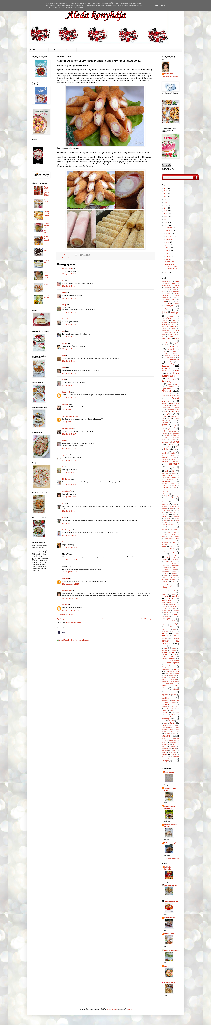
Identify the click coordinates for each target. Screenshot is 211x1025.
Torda (175, 719)
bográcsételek (166, 318)
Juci (63, 467)
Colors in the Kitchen (171, 950)
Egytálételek (166, 389)
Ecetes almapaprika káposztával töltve (46, 228)
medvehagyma (170, 561)
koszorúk (173, 506)
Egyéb (176, 384)
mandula (172, 549)
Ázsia (167, 299)
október (168, 233)
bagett (171, 301)
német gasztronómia (168, 584)
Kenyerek (165, 487)
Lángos (166, 520)
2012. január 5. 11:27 (69, 434)
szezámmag (175, 700)
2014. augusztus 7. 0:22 (70, 572)
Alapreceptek (166, 285)
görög (174, 425)
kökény (172, 508)
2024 (166, 194)
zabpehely (165, 750)
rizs (165, 648)
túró (177, 731)
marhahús (172, 553)
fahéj (171, 403)
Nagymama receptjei (168, 579)
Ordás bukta (46, 201)
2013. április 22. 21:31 (69, 560)
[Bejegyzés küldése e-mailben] (75, 255)
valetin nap (172, 740)
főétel (169, 414)
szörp (166, 708)
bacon (164, 302)
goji (174, 422)
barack (177, 303)
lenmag (174, 522)
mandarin (164, 549)
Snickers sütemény (46, 239)
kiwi (169, 496)
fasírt (175, 405)
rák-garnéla (165, 631)
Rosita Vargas (67, 530)
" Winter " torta (170, 262)
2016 (166, 214)
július (167, 242)
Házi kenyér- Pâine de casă (46, 274)
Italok (170, 447)
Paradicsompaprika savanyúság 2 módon (46, 191)
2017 (166, 211)
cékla (177, 330)
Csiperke (65, 404)
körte (163, 512)
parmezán (172, 604)
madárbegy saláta (174, 536)
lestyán (164, 527)
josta (175, 449)
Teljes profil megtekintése (170, 77)
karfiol (167, 471)
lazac (171, 520)
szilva (166, 702)
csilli (165, 345)
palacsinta (175, 596)
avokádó (176, 297)
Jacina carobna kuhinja (70, 416)
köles (177, 508)
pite (163, 614)
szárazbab (170, 692)
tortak (165, 723)
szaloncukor (165, 690)
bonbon (164, 320)
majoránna (165, 542)
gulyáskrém (172, 431)
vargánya (173, 742)
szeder (175, 696)
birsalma (176, 314)
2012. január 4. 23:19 (69, 397)
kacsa (163, 455)
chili (175, 332)
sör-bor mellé (173, 675)
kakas (172, 455)
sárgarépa (175, 661)
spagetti (164, 677)
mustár (173, 577)
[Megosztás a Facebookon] (87, 255)
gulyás (164, 431)
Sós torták (169, 673)
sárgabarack (165, 660)
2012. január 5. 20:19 (69, 485)
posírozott (164, 621)
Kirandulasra (175, 494)
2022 (166, 199)
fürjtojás (169, 418)
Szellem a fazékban (171, 901)
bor (174, 320)
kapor (174, 459)
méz (173, 567)
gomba (164, 425)
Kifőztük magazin (167, 489)
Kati (63, 331)
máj (177, 538)
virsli (163, 746)
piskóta (166, 612)
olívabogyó (173, 590)
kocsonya (176, 496)
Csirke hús (174, 347)
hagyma (176, 435)
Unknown (65, 578)
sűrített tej (165, 681)
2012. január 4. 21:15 (69, 312)
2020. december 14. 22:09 (71, 610)
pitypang (169, 614)
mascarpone (174, 555)
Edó (63, 280)
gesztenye (165, 422)
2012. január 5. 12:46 (69, 448)
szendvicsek (166, 698)
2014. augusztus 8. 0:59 (70, 598)
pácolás (173, 594)
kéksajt (174, 473)
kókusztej (164, 500)
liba (169, 532)
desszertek (174, 360)
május (168, 248)
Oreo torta (45, 249)
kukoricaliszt (167, 518)
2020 (166, 202)
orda (163, 592)
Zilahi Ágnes (172, 752)
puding (174, 623)
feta (165, 411)
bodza (171, 316)
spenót (164, 679)
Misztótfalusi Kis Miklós (169, 571)
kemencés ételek (168, 483)
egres (169, 384)
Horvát (173, 439)
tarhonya (164, 710)
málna (164, 547)
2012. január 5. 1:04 (68, 410)
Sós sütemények (172, 671)
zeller (163, 752)
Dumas (164, 370)
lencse (166, 522)
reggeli (164, 633)
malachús (164, 544)
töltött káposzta (167, 727)
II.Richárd (172, 445)
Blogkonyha (66, 479)
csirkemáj (171, 349)
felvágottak (171, 409)
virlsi (174, 744)
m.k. (63, 503)
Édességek (168, 381)
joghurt (166, 449)
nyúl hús (173, 586)
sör (165, 675)
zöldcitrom (164, 756)
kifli (175, 487)
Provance (164, 623)
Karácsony (173, 463)
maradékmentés (172, 551)
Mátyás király (170, 557)
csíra (165, 347)
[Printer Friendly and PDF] (61, 634)
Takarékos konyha (170, 885)
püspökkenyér (166, 629)
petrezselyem (166, 610)
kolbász (172, 500)
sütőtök (164, 686)
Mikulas (175, 569)
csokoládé (175, 353)
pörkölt (174, 621)
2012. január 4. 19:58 (69, 286)
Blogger (129, 1009)
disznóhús (165, 366)
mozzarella (174, 575)
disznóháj (171, 364)
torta (177, 721)
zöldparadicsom (170, 759)
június (168, 245)
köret (175, 510)
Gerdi (64, 368)
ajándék (174, 283)
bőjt (167, 326)
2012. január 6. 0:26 (68, 523)
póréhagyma (166, 619)
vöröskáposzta (166, 748)
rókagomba (173, 650)
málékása (173, 544)
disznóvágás (166, 368)
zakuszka (173, 750)
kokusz (166, 498)
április (168, 250)
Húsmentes (165, 442)
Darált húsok (170, 357)
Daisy (64, 305)
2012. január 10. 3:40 (69, 535)
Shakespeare (166, 669)
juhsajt (164, 453)
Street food (173, 679)
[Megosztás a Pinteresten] (89, 255)
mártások (164, 555)
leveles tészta (173, 527)
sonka (89, 258)
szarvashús (165, 694)
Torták (52, 50)
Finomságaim (169, 772)
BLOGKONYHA (169, 934)
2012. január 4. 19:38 (69, 274)
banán (169, 304)
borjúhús (164, 322)
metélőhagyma (174, 565)
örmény (175, 592)
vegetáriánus (165, 744)
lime (175, 532)
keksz (163, 475)
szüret (174, 708)
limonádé (164, 534)
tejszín (173, 715)
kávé (174, 471)
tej (172, 712)
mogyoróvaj (175, 573)
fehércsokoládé (166, 407)
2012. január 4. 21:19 (69, 324)
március (168, 253)
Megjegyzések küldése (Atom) (75, 622)
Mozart (166, 575)
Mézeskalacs (166, 569)
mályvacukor (173, 546)
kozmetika (164, 508)
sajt (85, 258)
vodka (173, 746)
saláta (164, 659)
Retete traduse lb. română (76, 258)
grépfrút (175, 427)
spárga (173, 677)
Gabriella (65, 319)
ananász (166, 289)
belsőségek (175, 312)
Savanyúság (165, 667)
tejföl (177, 712)
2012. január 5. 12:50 (69, 460)
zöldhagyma (175, 757)
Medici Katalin (175, 559)
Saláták (172, 659)
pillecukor (176, 610)
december (169, 228)
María (64, 293)
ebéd (177, 370)
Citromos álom (46, 261)
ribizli (171, 646)
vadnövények (175, 738)
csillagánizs (175, 343)
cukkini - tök (166, 339)
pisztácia (174, 612)
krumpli (164, 514)
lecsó (177, 520)
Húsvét (175, 441)
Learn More (153, 5)
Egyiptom (171, 386)
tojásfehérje (165, 719)
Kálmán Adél (66, 491)
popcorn (174, 616)
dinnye (172, 362)
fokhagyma (175, 411)
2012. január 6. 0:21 (68, 511)
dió (178, 362)
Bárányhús (169, 306)
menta (174, 563)
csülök (176, 355)
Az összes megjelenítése (172, 858)
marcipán (164, 553)
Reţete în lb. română (67, 50)
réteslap (164, 638)
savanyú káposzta (172, 663)
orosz (168, 592)
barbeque (164, 308)
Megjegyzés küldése (66, 614)
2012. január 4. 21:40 (69, 361)
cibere (163, 334)
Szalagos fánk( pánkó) (46, 213)
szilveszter (166, 704)
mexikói (166, 567)
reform (174, 631)
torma (163, 721)
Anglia (174, 289)
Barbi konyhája (67, 428)
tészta (163, 717)
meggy (164, 563)
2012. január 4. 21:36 (69, 349)
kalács (174, 457)
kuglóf (174, 514)
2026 (166, 188)
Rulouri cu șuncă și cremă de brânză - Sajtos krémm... (171, 266)
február (168, 256)
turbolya (171, 731)
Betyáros (167, 314)
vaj (165, 740)
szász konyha (166, 696)
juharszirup (165, 451)
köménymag (167, 510)
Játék (177, 447)
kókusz (173, 498)
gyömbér (164, 433)
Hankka (65, 343)
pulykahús (175, 625)
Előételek (43, 50)
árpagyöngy (167, 293)
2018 (166, 208)
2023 (166, 197)
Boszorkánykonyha (168, 324)
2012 (166, 225)
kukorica (164, 516)
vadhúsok (165, 738)
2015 (166, 216)
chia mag (168, 332)
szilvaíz (174, 702)
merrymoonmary (112, 1009)
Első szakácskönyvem (168, 393)
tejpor (166, 714)
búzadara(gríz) (166, 330)
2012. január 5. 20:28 (69, 497)
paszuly (164, 608)
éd (168, 373)
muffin (163, 577)
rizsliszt (174, 648)
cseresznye (171, 341)
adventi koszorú (166, 281)
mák (173, 543)
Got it (163, 5)
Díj (166, 362)
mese (163, 565)
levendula (164, 529)
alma (177, 285)
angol (163, 291)
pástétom (164, 606)
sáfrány (164, 656)
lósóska (164, 536)
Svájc (173, 688)
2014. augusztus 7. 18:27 (70, 584)
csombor (168, 355)
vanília (163, 742)
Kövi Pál (173, 512)
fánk (177, 403)
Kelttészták (166, 481)
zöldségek (165, 761)
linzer (173, 534)
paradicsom (166, 600)
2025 (166, 191)
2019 (166, 205)
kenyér (174, 485)
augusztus (169, 239)
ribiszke (164, 646)
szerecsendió (165, 700)
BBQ (175, 310)
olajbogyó (165, 588)
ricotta (177, 646)
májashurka (171, 540)
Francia (173, 416)
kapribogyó (175, 461)
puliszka (164, 625)
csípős (177, 345)
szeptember (170, 236)
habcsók (166, 435)
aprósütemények (174, 291)
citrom (170, 334)
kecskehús (165, 473)
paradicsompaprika (168, 602)
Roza (64, 440)
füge (163, 418)
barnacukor (173, 308)
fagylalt (164, 403)
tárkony (172, 710)
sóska (177, 673)
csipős (170, 345)
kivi (164, 496)
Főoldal (33, 50)
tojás (171, 717)
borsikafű (173, 322)
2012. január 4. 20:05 (69, 298)
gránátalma (165, 427)
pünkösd (170, 627)
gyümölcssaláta (174, 433)
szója (171, 706)
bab (173, 300)
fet (178, 409)
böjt (163, 326)
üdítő (174, 733)
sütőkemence (170, 683)
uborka (167, 733)
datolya (164, 359)
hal (166, 437)
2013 (166, 222)
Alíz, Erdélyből (67, 268)
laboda (177, 518)
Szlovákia (164, 706)
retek (175, 635)
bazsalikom (165, 310)
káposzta (165, 461)
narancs (164, 582)
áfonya (176, 281)
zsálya (174, 761)
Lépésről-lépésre (167, 525)
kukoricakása (175, 516)
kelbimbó (172, 475)
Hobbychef (66, 392)
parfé (163, 604)
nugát (163, 586)
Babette (167, 966)
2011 (166, 272)
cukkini (172, 336)
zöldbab (164, 755)
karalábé (165, 469)
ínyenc (163, 447)
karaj (172, 467)
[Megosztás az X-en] (84, 255)
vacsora (166, 736)
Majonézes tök (46, 297)
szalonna (176, 690)
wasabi (175, 748)
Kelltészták (170, 479)
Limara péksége (169, 918)
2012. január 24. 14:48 (69, 547)
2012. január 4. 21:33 (69, 337)
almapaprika (168, 287)
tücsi (64, 355)
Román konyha (168, 652)
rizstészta (164, 650)
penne (173, 608)
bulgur (173, 328)
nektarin (174, 581)
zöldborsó (174, 754)
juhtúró (173, 453)
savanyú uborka (171, 665)
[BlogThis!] (82, 255)
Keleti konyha (165, 477)
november (169, 230)
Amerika (176, 287)
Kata (63, 542)
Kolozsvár (165, 502)
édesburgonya (172, 379)
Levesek (174, 529)
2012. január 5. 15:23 (69, 472)
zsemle (164, 763)
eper (163, 396)
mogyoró (165, 573)
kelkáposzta (175, 477)
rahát (174, 629)
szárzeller (173, 694)
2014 (166, 219)
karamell (176, 469)
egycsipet (65, 455)
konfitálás (164, 506)
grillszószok (172, 429)
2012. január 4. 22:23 (69, 385)
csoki (163, 351)
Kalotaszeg (165, 459)
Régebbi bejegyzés (147, 619)
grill (163, 429)
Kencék (164, 485)
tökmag (164, 725)
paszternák (173, 606)
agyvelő (167, 283)
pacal (163, 594)
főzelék (164, 416)
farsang (167, 405)
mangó (164, 551)
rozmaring (165, 654)
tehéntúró (165, 712)
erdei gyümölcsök (173, 395)
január (168, 259)
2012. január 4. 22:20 (69, 373)
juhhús (174, 451)
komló (174, 504)
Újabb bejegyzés (63, 619)
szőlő (177, 706)
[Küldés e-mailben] (80, 255)
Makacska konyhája (171, 843)
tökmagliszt (173, 725)
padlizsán (165, 596)
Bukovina (164, 328)
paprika (170, 598)
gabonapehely (172, 420)
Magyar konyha (168, 538)
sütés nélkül (175, 681)
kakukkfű (165, 457)
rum (175, 654)
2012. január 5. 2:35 (68, 422)
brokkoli (173, 326)
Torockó (171, 721)
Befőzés (164, 312)
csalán (176, 339)
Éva (63, 380)
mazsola (164, 559)
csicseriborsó (166, 343)
